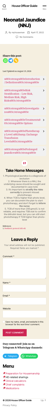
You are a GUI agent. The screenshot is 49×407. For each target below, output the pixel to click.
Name (6, 283)
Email (6, 296)
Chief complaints (15, 384)
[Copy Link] (16, 60)
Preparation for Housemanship (23, 373)
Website (7, 308)
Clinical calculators (16, 380)
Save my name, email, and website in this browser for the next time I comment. (24, 323)
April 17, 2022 (37, 32)
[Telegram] (10, 60)
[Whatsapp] (5, 60)
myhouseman (18, 32)
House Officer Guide (24, 5)
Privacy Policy (10, 405)
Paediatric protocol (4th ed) (15, 228)
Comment (8, 256)
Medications (12, 388)
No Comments (26, 37)
